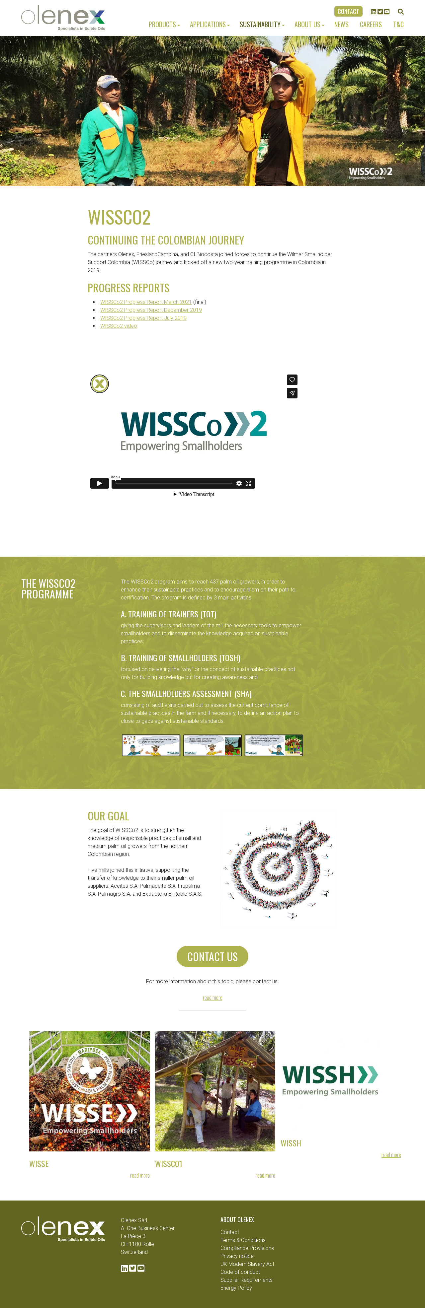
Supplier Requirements (246, 1280)
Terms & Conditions (243, 1240)
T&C (398, 24)
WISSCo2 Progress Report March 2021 (146, 302)
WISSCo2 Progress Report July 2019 (143, 318)
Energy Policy (236, 1288)
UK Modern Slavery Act (247, 1264)
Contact (348, 11)
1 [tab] (212, 162)
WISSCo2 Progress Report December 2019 (151, 310)
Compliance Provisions (247, 1248)
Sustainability (260, 24)
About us (307, 24)
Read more (212, 997)
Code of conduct (240, 1272)
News (341, 24)
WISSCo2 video (118, 326)
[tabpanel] (212, 111)
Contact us (212, 956)
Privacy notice (237, 1256)
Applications (208, 24)
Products (162, 24)
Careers (371, 24)
